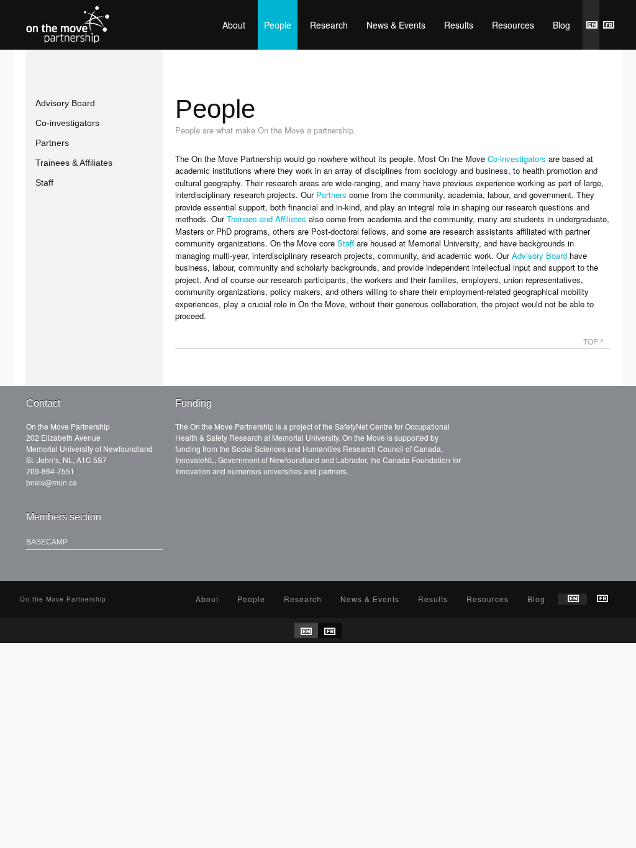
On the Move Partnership (67, 24)
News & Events (395, 25)
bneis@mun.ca (51, 482)
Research (329, 25)
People (277, 25)
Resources (513, 25)
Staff (44, 182)
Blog (561, 25)
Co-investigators (67, 123)
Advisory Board (65, 103)
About (233, 25)
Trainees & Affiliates (73, 163)
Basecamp (47, 542)
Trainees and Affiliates (266, 219)
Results (458, 25)
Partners (52, 143)
